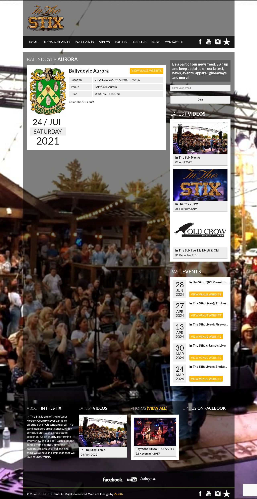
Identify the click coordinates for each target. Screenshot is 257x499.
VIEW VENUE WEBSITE (146, 70)
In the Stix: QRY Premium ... (209, 282)
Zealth (118, 494)
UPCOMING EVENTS (56, 42)
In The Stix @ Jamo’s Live (207, 345)
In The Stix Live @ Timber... (209, 303)
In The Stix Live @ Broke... (208, 366)
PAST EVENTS (84, 42)
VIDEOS (104, 42)
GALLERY (121, 42)
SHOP (156, 42)
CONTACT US (174, 42)
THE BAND (140, 42)
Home (33, 42)
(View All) (157, 408)
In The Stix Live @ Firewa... (208, 324)
